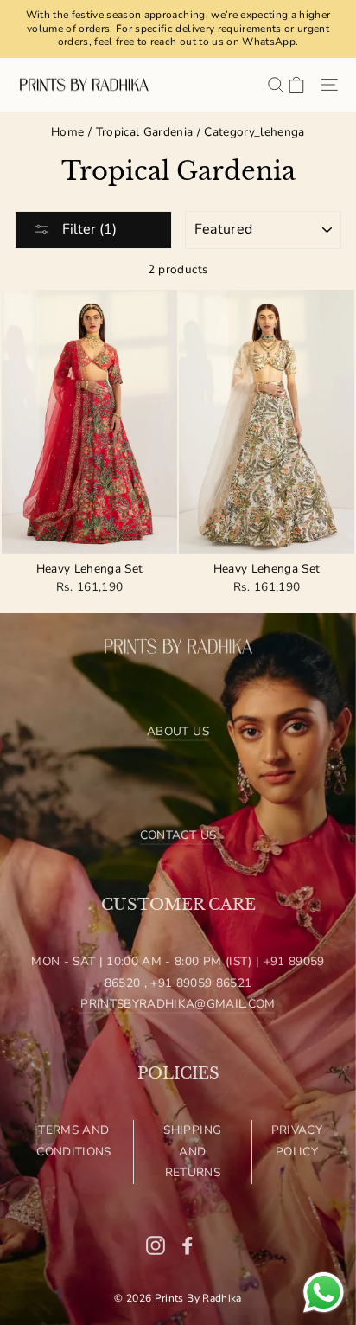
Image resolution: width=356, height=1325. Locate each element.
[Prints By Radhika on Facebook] (187, 1244)
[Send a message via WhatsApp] (323, 1292)
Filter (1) (88, 229)
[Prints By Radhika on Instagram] (155, 1244)
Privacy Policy (296, 1140)
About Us (178, 731)
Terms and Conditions (73, 1140)
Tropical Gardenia (145, 132)
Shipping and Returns (192, 1151)
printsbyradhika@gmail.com (178, 1003)
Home (67, 132)
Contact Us (178, 835)
